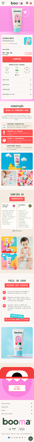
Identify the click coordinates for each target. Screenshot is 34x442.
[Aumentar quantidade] (31, 53)
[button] (13, 230)
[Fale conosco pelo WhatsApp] (30, 438)
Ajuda (3, 410)
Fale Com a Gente (6, 413)
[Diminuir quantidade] (25, 53)
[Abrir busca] (27, 3)
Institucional (5, 403)
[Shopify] (12, 429)
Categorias (4, 407)
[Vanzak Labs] (21, 429)
